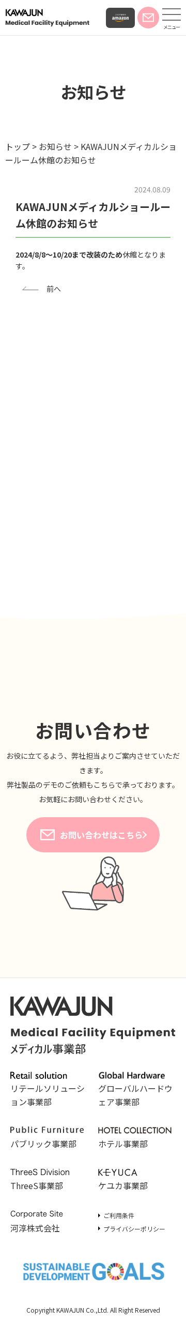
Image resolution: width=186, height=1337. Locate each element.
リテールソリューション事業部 (47, 1095)
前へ (54, 288)
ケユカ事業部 (123, 1185)
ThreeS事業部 (36, 1185)
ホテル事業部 (123, 1143)
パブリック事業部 (43, 1143)
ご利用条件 (118, 1215)
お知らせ (93, 91)
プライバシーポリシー (134, 1228)
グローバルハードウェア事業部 (135, 1095)
